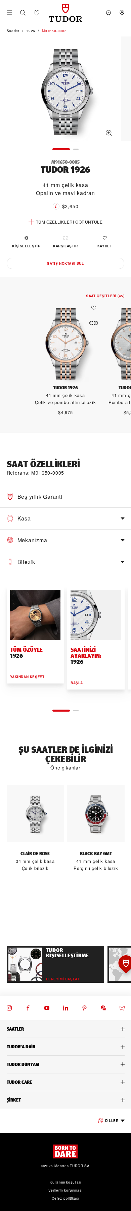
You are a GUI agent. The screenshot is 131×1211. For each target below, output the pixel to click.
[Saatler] (65, 1029)
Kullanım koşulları (65, 1182)
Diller (112, 1120)
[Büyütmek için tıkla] (65, 89)
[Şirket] (65, 1100)
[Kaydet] (95, 308)
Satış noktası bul (65, 263)
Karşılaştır (65, 246)
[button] (22, 12)
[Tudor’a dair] (65, 1046)
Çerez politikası (65, 1198)
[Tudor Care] (65, 1082)
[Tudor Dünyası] (65, 1064)
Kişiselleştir (26, 246)
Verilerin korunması (65, 1190)
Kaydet (104, 246)
